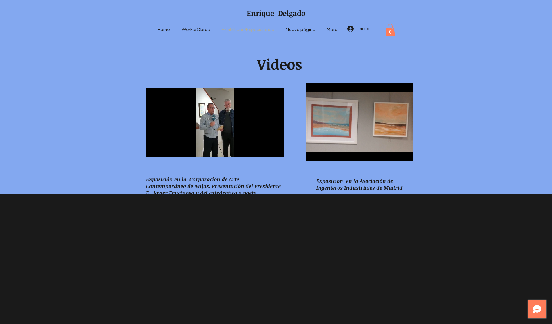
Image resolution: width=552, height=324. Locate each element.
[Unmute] (163, 149)
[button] (390, 30)
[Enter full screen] (276, 149)
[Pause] (153, 149)
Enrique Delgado (276, 13)
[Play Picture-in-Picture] (266, 149)
